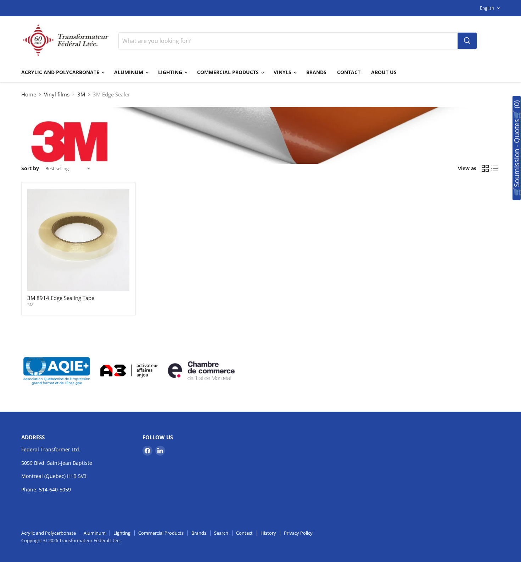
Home (28, 94)
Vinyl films (56, 94)
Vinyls (283, 72)
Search (221, 533)
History (268, 533)
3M (81, 94)
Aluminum (129, 72)
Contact (348, 72)
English (487, 8)
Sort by (30, 168)
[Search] (467, 41)
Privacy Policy (298, 533)
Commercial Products (228, 72)
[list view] (495, 169)
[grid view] (485, 169)
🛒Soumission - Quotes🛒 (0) (516, 148)
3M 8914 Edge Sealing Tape (60, 297)
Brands (316, 72)
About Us (384, 72)
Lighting (171, 72)
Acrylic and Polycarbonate (61, 72)
